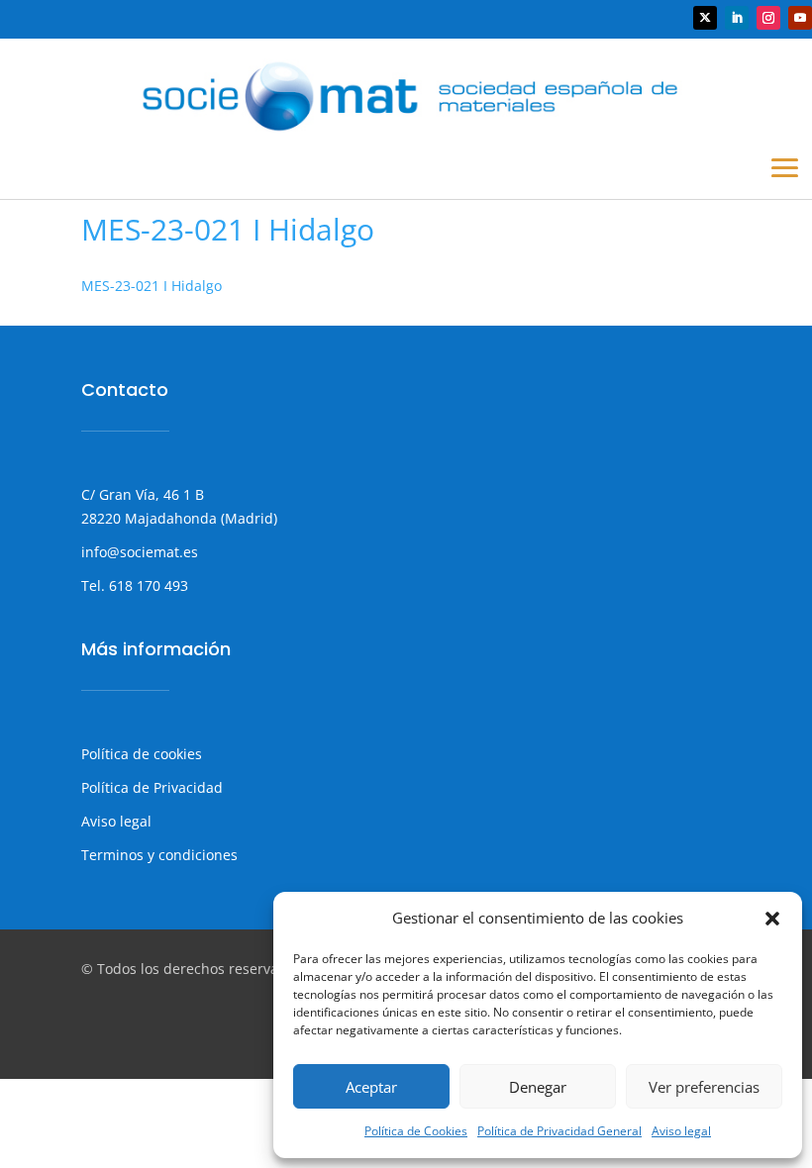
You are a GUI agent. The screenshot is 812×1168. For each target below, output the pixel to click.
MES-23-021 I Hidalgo (151, 285)
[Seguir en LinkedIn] (737, 18)
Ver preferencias (704, 1087)
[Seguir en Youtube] (800, 18)
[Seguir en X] (705, 18)
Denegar (537, 1087)
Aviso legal (681, 1130)
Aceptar (371, 1087)
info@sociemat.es (139, 551)
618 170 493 (146, 585)
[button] (772, 918)
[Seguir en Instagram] (768, 18)
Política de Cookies (415, 1130)
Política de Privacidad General (559, 1130)
